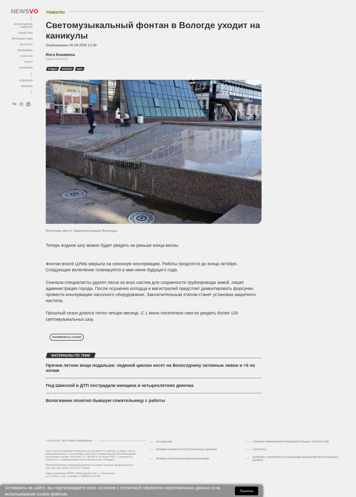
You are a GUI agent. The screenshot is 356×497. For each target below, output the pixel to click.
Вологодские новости (23, 25)
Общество (25, 33)
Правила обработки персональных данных (186, 449)
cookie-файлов (52, 494)
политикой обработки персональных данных (165, 487)
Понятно (246, 491)
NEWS (22, 11)
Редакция (26, 80)
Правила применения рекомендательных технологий (291, 441)
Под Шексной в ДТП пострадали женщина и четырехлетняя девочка (119, 385)
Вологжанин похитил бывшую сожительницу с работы (105, 400)
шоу (80, 69)
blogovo (26, 44)
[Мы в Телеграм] (28, 104)
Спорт (28, 62)
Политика (26, 67)
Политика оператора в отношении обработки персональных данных (295, 458)
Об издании (164, 441)
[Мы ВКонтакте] (14, 104)
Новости (55, 12)
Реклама (27, 86)
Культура (27, 56)
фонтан (67, 69)
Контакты (259, 449)
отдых (52, 69)
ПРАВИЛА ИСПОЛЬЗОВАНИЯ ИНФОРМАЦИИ (182, 458)
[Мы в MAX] (21, 104)
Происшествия (22, 38)
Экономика (25, 50)
